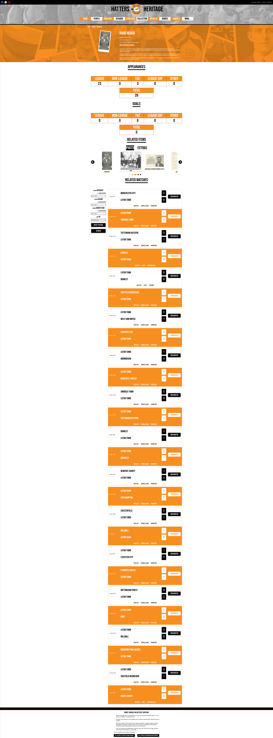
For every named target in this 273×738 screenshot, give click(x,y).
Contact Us (264, 2)
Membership (269, 2)
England (137, 42)
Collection (142, 18)
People (97, 18)
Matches (108, 18)
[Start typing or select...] (98, 196)
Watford (125, 42)
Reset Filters (98, 225)
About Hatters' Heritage (256, 2)
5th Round (151, 285)
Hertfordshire (131, 42)
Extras (142, 147)
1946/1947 (136, 206)
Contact (176, 18)
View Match (174, 196)
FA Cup (143, 265)
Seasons (119, 18)
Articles (153, 18)
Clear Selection (102, 193)
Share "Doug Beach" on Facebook (127, 45)
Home (85, 18)
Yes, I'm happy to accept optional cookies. (124, 735)
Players (93, 27)
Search (98, 231)
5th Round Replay (151, 265)
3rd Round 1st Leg (151, 702)
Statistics (130, 18)
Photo (130, 147)
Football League (145, 206)
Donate (165, 18)
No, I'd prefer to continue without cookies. (148, 735)
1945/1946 (137, 702)
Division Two (154, 206)
